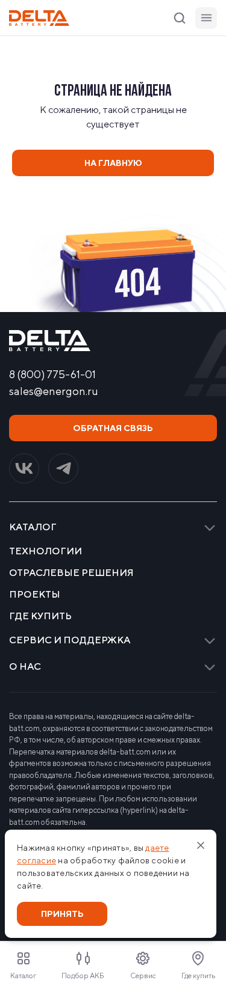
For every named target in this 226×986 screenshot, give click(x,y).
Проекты (34, 594)
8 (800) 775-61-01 (52, 374)
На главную (113, 163)
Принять (62, 914)
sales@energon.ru (53, 391)
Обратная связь (113, 428)
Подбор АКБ (82, 975)
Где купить (40, 616)
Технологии (45, 551)
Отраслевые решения (71, 573)
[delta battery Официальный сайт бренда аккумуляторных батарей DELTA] (39, 18)
